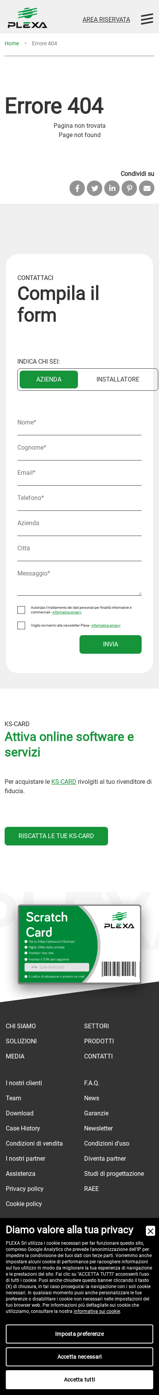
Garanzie (96, 1113)
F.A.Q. (92, 1083)
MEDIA (15, 1056)
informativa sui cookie (97, 1311)
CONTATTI (98, 1056)
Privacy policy (25, 1188)
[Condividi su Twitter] (94, 188)
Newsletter (98, 1128)
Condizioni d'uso (106, 1143)
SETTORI (96, 1026)
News (91, 1098)
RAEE (91, 1188)
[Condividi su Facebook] (77, 188)
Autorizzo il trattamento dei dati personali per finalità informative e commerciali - (81, 610)
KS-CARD (63, 781)
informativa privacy (66, 612)
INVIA (110, 644)
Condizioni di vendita (34, 1143)
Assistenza (21, 1173)
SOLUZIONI (21, 1041)
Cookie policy (24, 1204)
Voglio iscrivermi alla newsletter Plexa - (75, 625)
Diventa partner (105, 1158)
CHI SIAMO (21, 1026)
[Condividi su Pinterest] (129, 188)
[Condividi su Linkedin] (112, 188)
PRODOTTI (99, 1041)
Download (20, 1113)
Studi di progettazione (114, 1173)
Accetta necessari (80, 1357)
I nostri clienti (24, 1083)
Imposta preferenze (79, 1334)
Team (13, 1098)
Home (12, 43)
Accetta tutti (79, 1379)
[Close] (150, 1231)
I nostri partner (25, 1158)
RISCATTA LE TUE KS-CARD (56, 836)
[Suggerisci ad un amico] (146, 188)
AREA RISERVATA (106, 19)
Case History (23, 1128)
